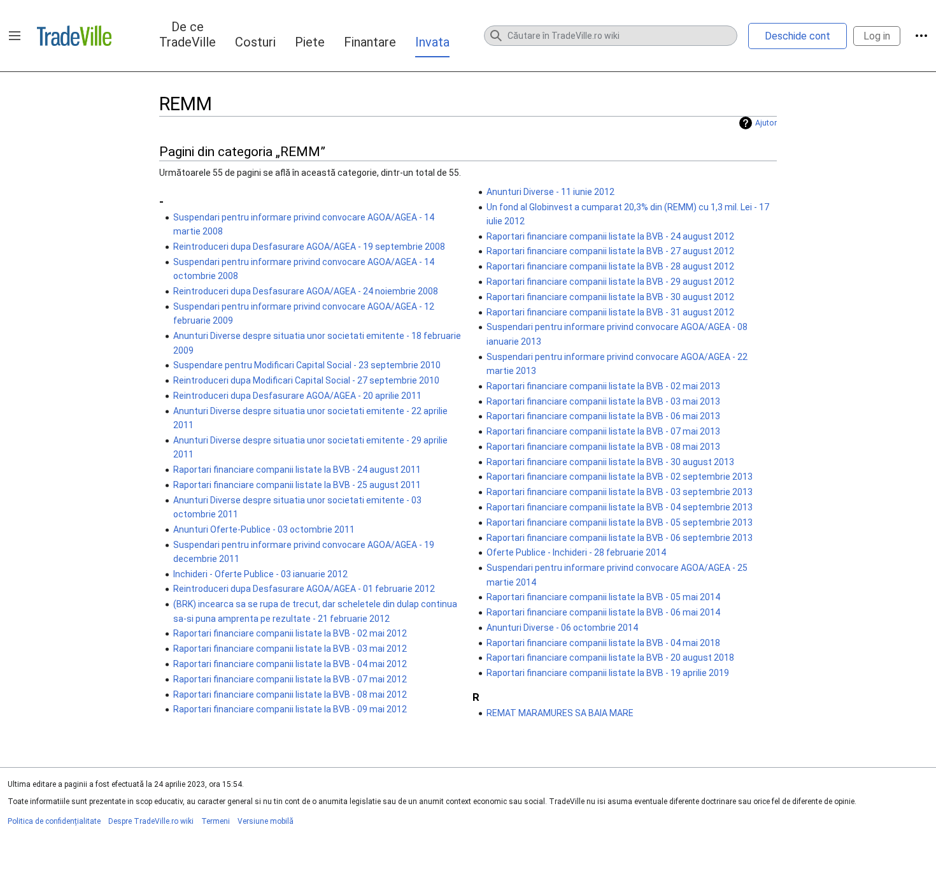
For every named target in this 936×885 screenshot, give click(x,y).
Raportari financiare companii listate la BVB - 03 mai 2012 (290, 649)
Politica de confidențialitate (54, 821)
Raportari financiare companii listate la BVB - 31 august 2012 (610, 312)
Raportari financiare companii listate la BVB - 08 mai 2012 (290, 694)
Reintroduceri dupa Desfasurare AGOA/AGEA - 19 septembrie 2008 (309, 246)
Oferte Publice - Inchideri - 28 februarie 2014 (576, 552)
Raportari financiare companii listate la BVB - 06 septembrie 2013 (619, 538)
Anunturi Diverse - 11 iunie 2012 (550, 192)
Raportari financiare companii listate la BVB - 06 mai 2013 (603, 416)
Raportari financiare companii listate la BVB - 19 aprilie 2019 (607, 673)
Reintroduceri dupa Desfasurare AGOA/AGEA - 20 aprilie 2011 (297, 396)
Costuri (255, 42)
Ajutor (766, 123)
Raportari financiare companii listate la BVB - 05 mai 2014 (603, 597)
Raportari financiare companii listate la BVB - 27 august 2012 (610, 251)
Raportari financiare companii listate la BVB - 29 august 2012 (610, 282)
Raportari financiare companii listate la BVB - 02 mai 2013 (603, 386)
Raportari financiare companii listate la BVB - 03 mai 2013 (603, 401)
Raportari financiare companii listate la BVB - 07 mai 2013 (603, 431)
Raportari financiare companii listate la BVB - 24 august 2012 (610, 236)
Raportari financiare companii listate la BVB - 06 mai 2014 (603, 612)
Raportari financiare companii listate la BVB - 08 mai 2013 (603, 447)
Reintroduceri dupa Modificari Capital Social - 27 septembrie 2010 (306, 380)
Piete (310, 42)
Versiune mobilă (266, 821)
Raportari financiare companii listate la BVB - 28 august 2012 (610, 266)
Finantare (370, 42)
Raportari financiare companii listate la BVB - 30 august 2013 (610, 462)
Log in (876, 36)
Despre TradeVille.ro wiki (151, 821)
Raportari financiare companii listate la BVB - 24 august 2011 (297, 469)
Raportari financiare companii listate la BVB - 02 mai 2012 (290, 633)
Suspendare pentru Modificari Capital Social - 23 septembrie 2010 (307, 365)
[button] (14, 35)
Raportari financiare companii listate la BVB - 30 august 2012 (610, 297)
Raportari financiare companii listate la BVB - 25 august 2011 (297, 485)
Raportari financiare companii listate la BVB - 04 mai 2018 (603, 643)
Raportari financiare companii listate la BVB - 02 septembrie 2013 (619, 476)
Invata (432, 42)
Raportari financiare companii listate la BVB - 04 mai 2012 (290, 664)
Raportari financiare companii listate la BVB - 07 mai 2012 (290, 679)
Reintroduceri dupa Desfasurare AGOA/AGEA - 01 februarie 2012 (304, 589)
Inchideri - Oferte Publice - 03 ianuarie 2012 (260, 574)
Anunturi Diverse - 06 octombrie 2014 (562, 627)
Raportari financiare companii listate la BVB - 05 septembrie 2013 (619, 522)
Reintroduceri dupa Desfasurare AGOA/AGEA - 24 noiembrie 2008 (305, 291)
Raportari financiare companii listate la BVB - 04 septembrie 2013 (619, 507)
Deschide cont (797, 36)
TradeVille (74, 35)
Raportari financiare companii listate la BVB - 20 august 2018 (610, 657)
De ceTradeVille (187, 34)
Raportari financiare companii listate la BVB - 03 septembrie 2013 (619, 492)
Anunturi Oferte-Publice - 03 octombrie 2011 (264, 529)
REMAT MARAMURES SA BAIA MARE (560, 713)
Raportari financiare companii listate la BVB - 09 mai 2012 (290, 709)
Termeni (215, 821)
